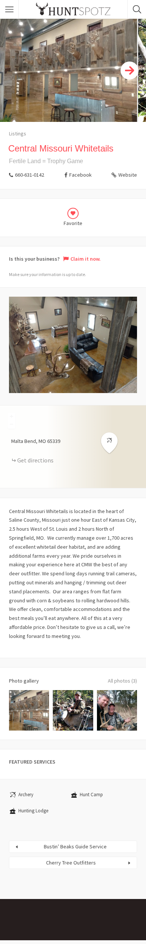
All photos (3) (122, 680)
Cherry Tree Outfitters (71, 862)
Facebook (80, 174)
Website (127, 174)
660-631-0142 (29, 174)
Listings (17, 133)
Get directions (35, 460)
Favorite (73, 223)
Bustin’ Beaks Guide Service (75, 846)
